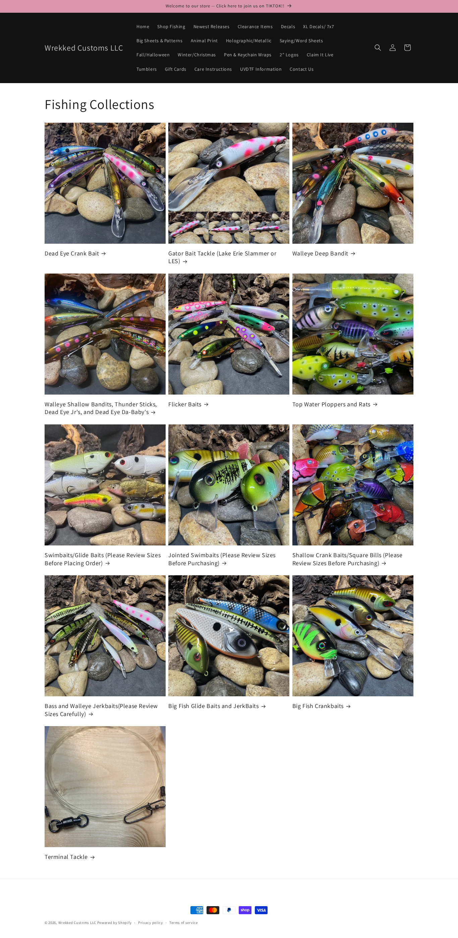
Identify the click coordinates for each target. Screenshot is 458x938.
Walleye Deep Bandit (320, 253)
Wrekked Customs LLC (77, 922)
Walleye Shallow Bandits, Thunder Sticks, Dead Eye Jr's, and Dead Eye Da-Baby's (101, 408)
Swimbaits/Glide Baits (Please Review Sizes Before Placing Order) (103, 559)
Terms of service (183, 922)
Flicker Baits (185, 404)
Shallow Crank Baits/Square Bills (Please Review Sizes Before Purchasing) (347, 559)
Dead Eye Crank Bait (72, 253)
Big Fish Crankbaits (318, 706)
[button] (377, 47)
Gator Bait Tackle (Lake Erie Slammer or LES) (222, 257)
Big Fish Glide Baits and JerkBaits (213, 706)
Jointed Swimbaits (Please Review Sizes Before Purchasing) (222, 559)
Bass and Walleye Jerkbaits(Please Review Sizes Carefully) (101, 709)
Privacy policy (150, 922)
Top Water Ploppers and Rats (331, 404)
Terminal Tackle (66, 857)
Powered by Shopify (114, 922)
